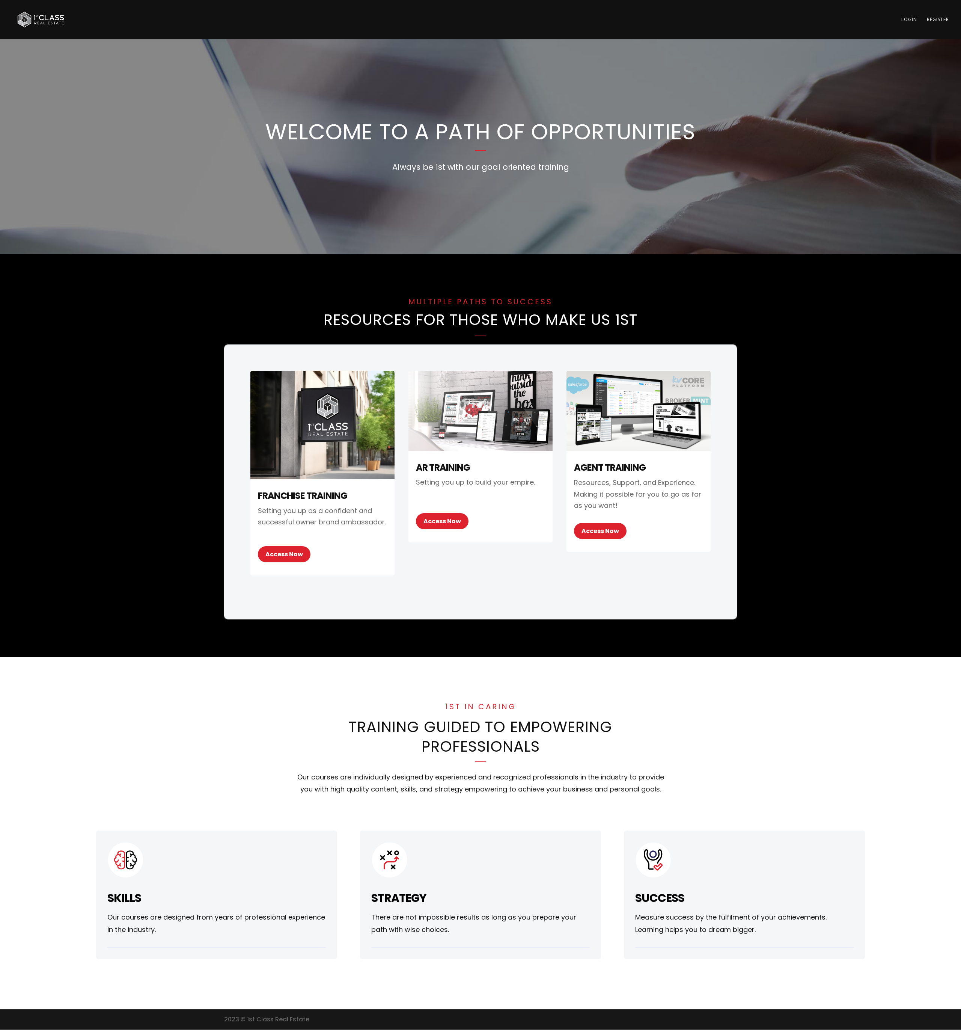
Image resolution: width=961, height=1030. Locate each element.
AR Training (443, 467)
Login (909, 20)
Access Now (284, 554)
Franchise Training (302, 495)
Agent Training (610, 467)
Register (938, 20)
